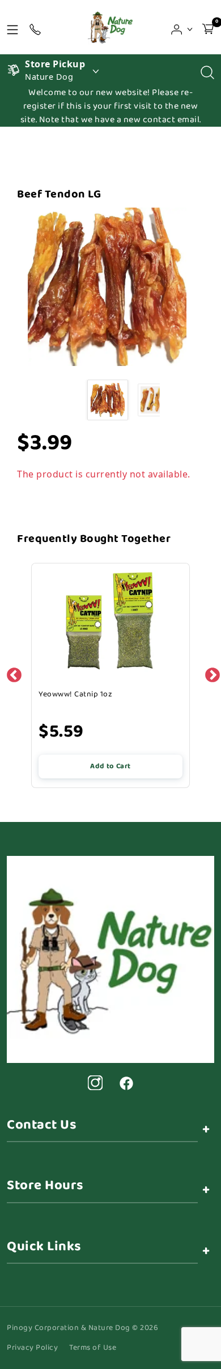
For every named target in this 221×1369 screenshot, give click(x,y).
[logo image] (110, 27)
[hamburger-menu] (12, 27)
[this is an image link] (110, 958)
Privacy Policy (32, 1347)
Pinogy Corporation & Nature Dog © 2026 (82, 1328)
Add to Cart (110, 766)
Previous (11, 672)
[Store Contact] (35, 27)
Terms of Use (92, 1347)
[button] (182, 27)
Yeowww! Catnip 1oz (75, 694)
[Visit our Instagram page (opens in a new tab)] (95, 1082)
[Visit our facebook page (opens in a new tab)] (125, 1082)
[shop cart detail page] (208, 27)
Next (209, 672)
